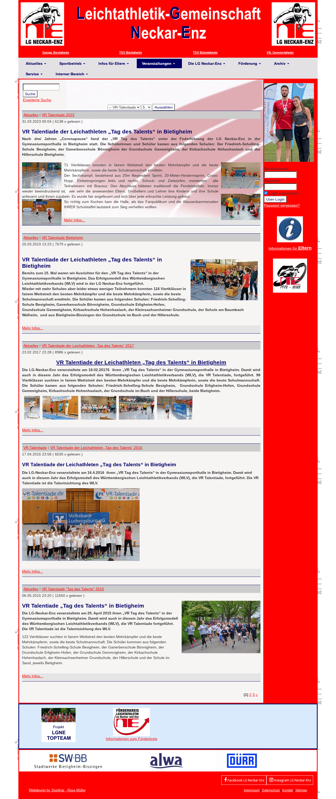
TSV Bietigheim (130, 52)
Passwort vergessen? (282, 205)
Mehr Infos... (74, 220)
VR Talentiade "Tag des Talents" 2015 (73, 589)
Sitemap (301, 790)
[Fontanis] (166, 760)
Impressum (252, 790)
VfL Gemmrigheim (280, 52)
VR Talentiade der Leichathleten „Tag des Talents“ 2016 (96, 448)
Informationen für (290, 248)
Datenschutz (271, 790)
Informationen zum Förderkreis (131, 739)
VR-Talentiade (35, 448)
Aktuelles (30, 115)
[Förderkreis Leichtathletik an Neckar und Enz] (131, 722)
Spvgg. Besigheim (55, 52)
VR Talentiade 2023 (58, 115)
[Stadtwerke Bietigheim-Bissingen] (68, 760)
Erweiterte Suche (37, 100)
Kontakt (287, 790)
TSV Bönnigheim (205, 52)
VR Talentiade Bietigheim (62, 237)
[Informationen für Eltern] (290, 229)
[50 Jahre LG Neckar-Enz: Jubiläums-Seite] (290, 275)
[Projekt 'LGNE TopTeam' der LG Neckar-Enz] (58, 725)
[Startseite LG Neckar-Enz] (168, 24)
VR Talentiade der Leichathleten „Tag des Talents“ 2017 (88, 346)
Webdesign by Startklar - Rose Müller (57, 790)
